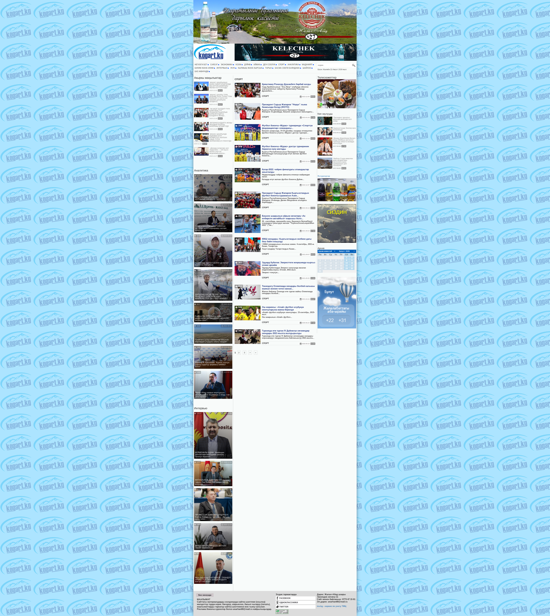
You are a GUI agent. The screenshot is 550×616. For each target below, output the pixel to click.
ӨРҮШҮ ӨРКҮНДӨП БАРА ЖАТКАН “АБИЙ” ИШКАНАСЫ (210, 547)
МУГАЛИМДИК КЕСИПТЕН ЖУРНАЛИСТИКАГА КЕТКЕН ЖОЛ (210, 198)
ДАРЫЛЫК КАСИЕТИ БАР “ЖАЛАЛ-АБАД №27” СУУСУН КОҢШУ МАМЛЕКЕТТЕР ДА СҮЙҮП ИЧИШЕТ (211, 297)
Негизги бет (201, 65)
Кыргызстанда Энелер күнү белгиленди (344, 129)
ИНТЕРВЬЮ (222, 68)
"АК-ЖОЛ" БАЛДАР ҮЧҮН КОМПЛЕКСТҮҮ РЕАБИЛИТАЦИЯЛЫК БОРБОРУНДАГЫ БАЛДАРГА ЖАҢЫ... (219, 112)
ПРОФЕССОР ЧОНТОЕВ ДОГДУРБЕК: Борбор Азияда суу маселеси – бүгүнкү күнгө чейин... (212, 517)
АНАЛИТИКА (293, 65)
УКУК (232, 68)
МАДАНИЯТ (307, 65)
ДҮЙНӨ (247, 65)
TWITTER (283, 607)
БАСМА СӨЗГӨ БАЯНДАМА (287, 68)
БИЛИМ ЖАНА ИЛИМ (204, 68)
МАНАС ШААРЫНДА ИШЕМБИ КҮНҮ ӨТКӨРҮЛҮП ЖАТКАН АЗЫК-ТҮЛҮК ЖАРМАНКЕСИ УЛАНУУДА (220, 137)
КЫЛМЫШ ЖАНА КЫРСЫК (250, 68)
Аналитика (201, 170)
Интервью (200, 408)
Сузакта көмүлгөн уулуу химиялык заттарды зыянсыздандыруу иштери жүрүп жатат (210, 228)
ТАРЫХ (268, 68)
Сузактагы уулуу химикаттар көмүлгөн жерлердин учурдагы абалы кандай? (212, 341)
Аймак (257, 65)
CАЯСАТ (214, 65)
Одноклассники (288, 602)
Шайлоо (307, 68)
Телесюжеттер (327, 77)
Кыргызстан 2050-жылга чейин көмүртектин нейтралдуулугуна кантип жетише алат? (212, 318)
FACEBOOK (285, 598)
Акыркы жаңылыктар (207, 77)
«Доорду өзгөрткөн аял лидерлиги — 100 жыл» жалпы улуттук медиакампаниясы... (219, 150)
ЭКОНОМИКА (227, 65)
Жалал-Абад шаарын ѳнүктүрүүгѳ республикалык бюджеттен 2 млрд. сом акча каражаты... (212, 395)
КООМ (238, 65)
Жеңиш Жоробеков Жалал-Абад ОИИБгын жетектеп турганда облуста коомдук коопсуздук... (344, 140)
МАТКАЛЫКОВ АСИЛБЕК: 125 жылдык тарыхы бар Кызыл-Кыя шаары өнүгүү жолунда (212, 482)
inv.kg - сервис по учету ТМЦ (331, 606)
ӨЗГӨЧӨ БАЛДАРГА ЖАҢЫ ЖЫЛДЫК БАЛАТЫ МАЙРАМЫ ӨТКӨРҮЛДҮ (220, 124)
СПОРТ (281, 65)
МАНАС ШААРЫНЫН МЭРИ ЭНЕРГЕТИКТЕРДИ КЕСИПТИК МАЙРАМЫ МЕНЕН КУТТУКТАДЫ (220, 85)
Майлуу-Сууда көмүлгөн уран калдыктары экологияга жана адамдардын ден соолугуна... (343, 162)
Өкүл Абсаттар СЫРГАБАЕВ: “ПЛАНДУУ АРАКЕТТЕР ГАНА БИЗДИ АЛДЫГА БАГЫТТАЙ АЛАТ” (213, 580)
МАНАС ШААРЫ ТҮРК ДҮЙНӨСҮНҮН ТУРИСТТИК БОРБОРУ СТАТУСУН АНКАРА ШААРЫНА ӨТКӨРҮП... (220, 98)
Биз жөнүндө (201, 71)
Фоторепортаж (324, 176)
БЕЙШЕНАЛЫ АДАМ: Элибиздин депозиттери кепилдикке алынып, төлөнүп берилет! (209, 455)
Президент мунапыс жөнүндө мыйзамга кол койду (342, 119)
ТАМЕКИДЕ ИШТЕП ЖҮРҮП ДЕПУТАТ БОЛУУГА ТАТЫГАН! (212, 264)
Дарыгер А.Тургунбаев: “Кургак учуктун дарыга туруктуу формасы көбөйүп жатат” (212, 365)
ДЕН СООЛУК (269, 65)
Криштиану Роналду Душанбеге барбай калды (286, 84)
